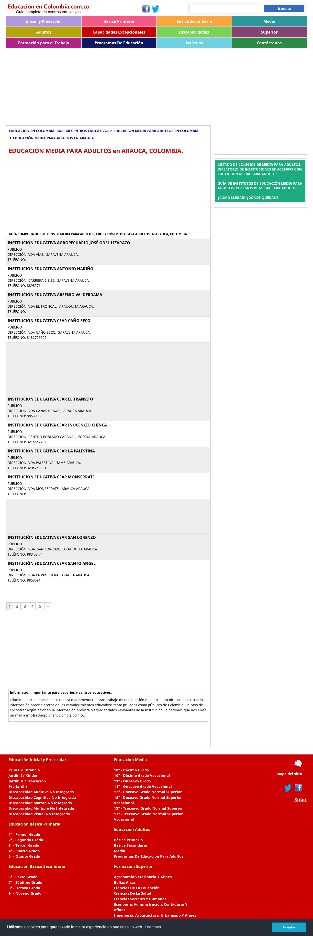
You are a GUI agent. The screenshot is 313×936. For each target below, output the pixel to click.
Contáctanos (269, 43)
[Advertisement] (153, 85)
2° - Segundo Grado (26, 839)
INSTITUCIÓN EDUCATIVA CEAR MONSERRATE (51, 477)
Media (269, 21)
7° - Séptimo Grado (25, 882)
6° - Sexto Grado (23, 876)
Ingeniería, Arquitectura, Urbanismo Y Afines (155, 915)
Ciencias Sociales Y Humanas (140, 898)
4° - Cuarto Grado (24, 850)
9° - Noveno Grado (25, 893)
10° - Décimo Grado (131, 769)
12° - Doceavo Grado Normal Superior (148, 791)
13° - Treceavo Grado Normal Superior (148, 808)
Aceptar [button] (288, 927)
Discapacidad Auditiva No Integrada (41, 791)
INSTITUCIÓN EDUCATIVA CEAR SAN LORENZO (52, 537)
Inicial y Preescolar (43, 21)
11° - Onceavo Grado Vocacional (143, 786)
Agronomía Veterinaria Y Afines (143, 876)
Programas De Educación (119, 43)
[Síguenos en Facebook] (146, 9)
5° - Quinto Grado (24, 856)
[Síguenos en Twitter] (155, 9)
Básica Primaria (118, 21)
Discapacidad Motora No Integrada (40, 802)
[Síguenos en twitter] (288, 788)
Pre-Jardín (18, 786)
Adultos (43, 32)
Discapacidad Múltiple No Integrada (41, 808)
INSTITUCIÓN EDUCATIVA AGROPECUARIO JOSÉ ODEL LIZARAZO (69, 242)
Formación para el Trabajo (43, 43)
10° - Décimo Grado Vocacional (142, 775)
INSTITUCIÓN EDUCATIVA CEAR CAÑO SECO (49, 320)
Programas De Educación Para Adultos (148, 856)
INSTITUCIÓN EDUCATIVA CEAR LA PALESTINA (51, 451)
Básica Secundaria (194, 21)
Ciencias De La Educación (137, 887)
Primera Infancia (24, 769)
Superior (269, 32)
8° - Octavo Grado (24, 887)
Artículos (194, 43)
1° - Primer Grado (24, 834)
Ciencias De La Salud (132, 893)
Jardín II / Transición (27, 780)
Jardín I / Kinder (23, 775)
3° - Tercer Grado (24, 845)
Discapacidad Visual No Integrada (39, 813)
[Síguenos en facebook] (298, 788)
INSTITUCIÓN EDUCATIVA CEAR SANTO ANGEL (52, 563)
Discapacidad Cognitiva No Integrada (42, 797)
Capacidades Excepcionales (119, 32)
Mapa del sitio (289, 773)
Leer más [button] (153, 927)
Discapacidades (194, 32)
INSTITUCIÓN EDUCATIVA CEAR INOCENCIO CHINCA (57, 425)
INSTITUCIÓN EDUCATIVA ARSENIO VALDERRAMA (55, 294)
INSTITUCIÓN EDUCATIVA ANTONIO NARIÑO (50, 268)
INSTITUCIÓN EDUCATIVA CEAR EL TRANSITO (50, 399)
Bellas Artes (124, 882)
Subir (300, 799)
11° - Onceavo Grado (132, 780)
